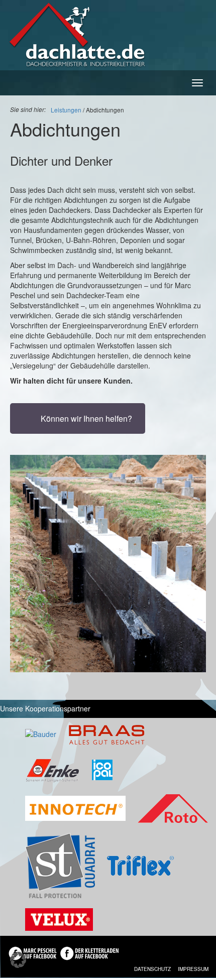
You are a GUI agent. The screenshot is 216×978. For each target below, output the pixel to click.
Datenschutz (152, 968)
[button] (18, 960)
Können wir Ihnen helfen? (86, 418)
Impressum (193, 968)
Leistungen (66, 109)
